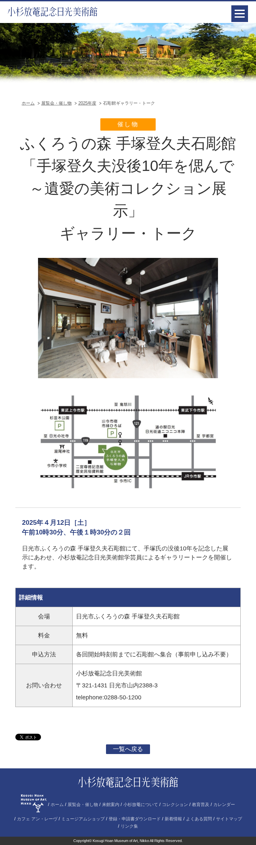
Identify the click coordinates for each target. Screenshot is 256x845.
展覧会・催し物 (56, 103)
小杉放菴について (140, 804)
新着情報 (173, 819)
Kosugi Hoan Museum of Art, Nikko (121, 841)
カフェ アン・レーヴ (37, 819)
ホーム (28, 103)
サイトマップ (229, 819)
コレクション (175, 804)
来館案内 (110, 804)
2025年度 (87, 103)
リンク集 (129, 826)
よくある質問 (199, 819)
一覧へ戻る (128, 749)
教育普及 (200, 804)
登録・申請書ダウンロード (135, 819)
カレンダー (224, 804)
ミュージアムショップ (83, 819)
